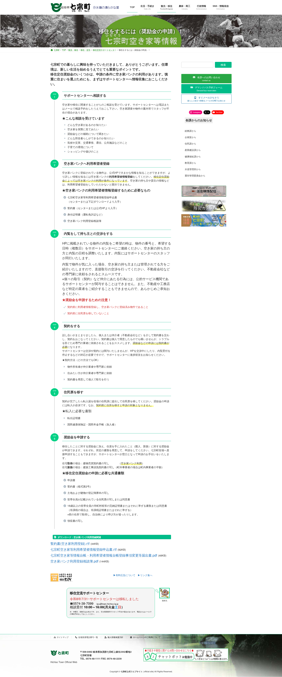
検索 (223, 65)
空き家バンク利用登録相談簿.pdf (74, 561)
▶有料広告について (125, 575)
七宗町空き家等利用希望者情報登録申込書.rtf (83, 549)
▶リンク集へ (145, 575)
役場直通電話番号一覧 (88, 637)
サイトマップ (63, 637)
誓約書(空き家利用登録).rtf (70, 543)
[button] (206, 78)
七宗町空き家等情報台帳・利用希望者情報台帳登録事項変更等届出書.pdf (103, 555)
